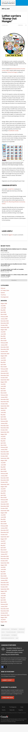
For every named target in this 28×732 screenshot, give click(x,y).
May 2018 (3, 519)
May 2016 (3, 571)
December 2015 (5, 582)
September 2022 (5, 406)
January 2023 (4, 397)
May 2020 (3, 467)
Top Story (3, 294)
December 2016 (5, 556)
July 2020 (3, 462)
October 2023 (4, 377)
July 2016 (3, 567)
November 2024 (5, 349)
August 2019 (4, 486)
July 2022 (3, 410)
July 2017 (3, 541)
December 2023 (5, 373)
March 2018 (3, 523)
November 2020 (5, 454)
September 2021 (5, 432)
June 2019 (3, 491)
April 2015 (3, 600)
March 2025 (3, 340)
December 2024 (5, 347)
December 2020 (5, 451)
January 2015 (4, 606)
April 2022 (3, 417)
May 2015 (3, 597)
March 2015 (3, 602)
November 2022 (5, 401)
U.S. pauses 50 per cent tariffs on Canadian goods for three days (12, 270)
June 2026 (3, 308)
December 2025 (5, 321)
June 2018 (3, 517)
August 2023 (4, 382)
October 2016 (4, 560)
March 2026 (3, 314)
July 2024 (3, 358)
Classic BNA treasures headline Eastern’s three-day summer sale (14, 264)
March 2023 (3, 393)
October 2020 (4, 456)
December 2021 (5, 425)
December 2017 (5, 530)
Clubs (21, 707)
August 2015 (4, 591)
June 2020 (3, 465)
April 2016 (3, 574)
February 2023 (4, 395)
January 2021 (4, 449)
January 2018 (4, 528)
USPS (17, 638)
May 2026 (3, 310)
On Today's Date (5, 290)
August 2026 (4, 303)
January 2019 (4, 502)
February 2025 (4, 342)
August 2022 (4, 408)
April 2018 (3, 521)
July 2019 (3, 489)
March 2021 (3, 445)
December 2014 (5, 608)
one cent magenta (5, 635)
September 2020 (5, 458)
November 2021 (5, 427)
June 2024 (3, 360)
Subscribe (12, 710)
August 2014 (4, 617)
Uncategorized (4, 297)
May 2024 (3, 362)
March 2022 (3, 419)
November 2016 (5, 558)
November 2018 (5, 506)
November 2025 (5, 323)
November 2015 (5, 584)
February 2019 (4, 499)
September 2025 (5, 327)
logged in (10, 235)
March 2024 (3, 366)
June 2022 (3, 412)
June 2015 (3, 595)
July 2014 (3, 619)
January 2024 (4, 371)
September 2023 (5, 380)
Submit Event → (8, 680)
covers (3, 632)
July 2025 (3, 332)
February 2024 (4, 369)
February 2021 (4, 447)
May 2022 (3, 414)
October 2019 (4, 482)
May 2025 (3, 336)
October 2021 (4, 430)
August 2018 (4, 512)
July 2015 (3, 593)
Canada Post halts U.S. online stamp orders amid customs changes (14, 275)
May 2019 (3, 493)
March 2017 (3, 550)
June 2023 (3, 386)
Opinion (3, 292)
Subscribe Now (8, 697)
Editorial (3, 288)
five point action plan (11, 632)
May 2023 (3, 388)
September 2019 (5, 484)
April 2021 (3, 443)
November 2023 (5, 375)
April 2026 (3, 312)
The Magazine (12, 707)
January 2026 (4, 318)
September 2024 (5, 353)
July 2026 (3, 305)
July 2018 (3, 515)
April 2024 (3, 364)
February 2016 (4, 578)
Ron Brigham (14, 635)
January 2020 (4, 475)
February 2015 (4, 604)
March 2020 (3, 471)
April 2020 (3, 469)
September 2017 (5, 536)
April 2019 (3, 495)
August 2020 (4, 460)
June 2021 (3, 438)
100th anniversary (5, 629)
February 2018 (4, 526)
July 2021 (3, 436)
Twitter (5, 667)
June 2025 (3, 334)
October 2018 (4, 508)
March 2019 (3, 497)
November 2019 (5, 480)
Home (3, 707)
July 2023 (3, 384)
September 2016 (5, 563)
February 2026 (4, 316)
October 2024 (4, 351)
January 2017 (4, 554)
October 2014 (4, 613)
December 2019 (5, 478)
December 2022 (5, 399)
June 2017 (3, 543)
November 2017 (5, 532)
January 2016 (4, 580)
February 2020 (4, 473)
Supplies (21, 710)
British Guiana (14, 629)
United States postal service (7, 638)
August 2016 (4, 565)
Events (3, 710)
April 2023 (3, 390)
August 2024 (4, 356)
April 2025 (3, 338)
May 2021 (3, 441)
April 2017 (3, 547)
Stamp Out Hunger (12, 72)
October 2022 (4, 403)
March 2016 (3, 576)
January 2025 (4, 345)
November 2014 (5, 611)
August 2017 (4, 539)
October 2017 (4, 534)
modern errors (20, 632)
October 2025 (4, 325)
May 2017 (3, 545)
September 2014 (5, 615)
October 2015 (4, 587)
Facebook (2, 667)
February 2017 (4, 552)
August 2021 (4, 434)
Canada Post (10, 189)
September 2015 (5, 589)
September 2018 (5, 510)
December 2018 (5, 504)
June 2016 (3, 569)
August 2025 (4, 329)
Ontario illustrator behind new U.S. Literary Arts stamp (14, 249)
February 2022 (4, 421)
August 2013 (4, 621)
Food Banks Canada (13, 130)
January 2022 (4, 423)
